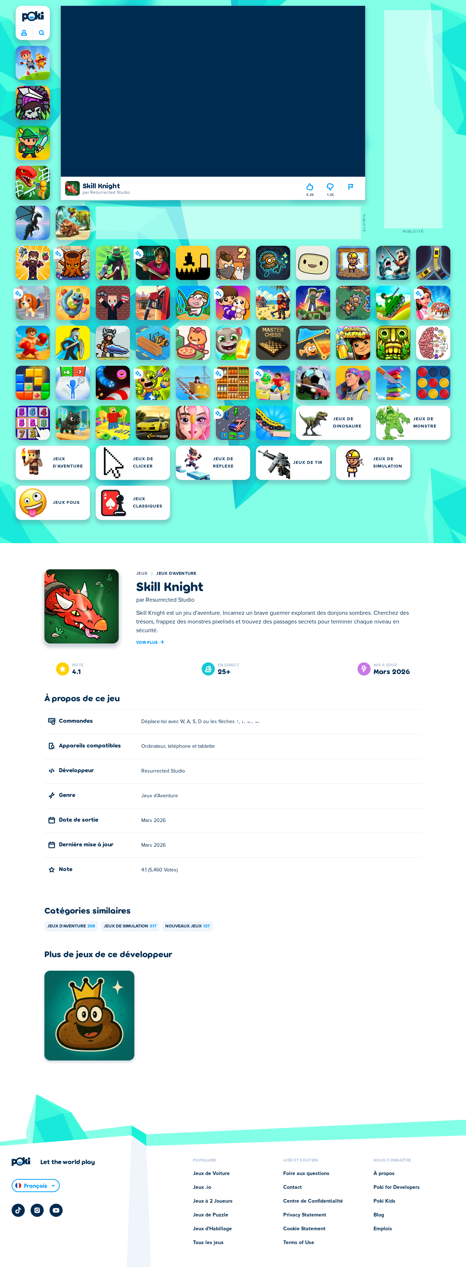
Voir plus (147, 642)
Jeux (141, 574)
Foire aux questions (306, 1173)
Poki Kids (384, 1201)
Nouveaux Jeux (187, 926)
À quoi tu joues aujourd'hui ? (41, 33)
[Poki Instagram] (37, 1210)
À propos (384, 1173)
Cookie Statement (304, 1228)
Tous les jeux (208, 1242)
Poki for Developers (397, 1187)
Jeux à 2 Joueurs (213, 1201)
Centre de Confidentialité (313, 1201)
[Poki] (33, 16)
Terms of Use (298, 1242)
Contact (292, 1187)
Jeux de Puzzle (210, 1215)
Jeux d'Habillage (212, 1228)
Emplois (383, 1228)
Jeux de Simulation (130, 926)
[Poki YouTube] (56, 1210)
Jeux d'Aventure (176, 574)
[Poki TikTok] (18, 1210)
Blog (379, 1215)
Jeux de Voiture (211, 1173)
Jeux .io (202, 1187)
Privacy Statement (304, 1215)
